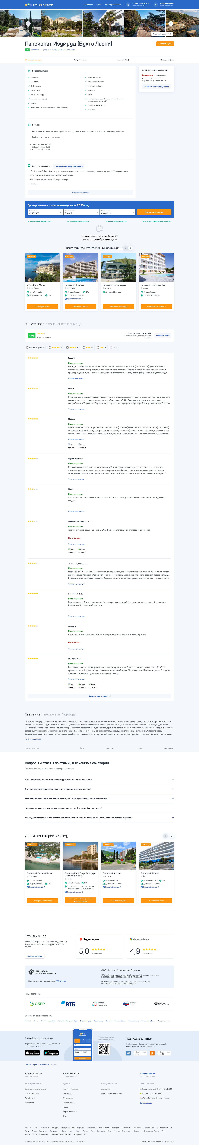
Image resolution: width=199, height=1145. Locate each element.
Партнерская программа (111, 1093)
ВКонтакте (130, 1052)
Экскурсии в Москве (151, 1131)
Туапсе (71, 1131)
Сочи (36, 1021)
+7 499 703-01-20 (33, 1073)
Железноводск (148, 1128)
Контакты (109, 748)
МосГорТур (67, 1093)
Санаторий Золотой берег (39, 873)
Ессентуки (115, 1128)
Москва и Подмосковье (122, 1131)
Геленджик (43, 1131)
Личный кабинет (147, 1073)
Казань (109, 1021)
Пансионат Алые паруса (114, 285)
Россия (164, 1131)
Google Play (48, 1052)
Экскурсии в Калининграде (60, 1134)
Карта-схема (169, 748)
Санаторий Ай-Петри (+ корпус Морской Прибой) (80, 874)
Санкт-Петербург (48, 1021)
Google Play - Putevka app (103, 1045)
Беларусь (55, 1128)
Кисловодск (125, 1128)
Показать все (162, 1021)
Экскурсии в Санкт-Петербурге (72, 1128)
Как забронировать (113, 4)
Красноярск (134, 1021)
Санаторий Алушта (112, 873)
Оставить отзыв (163, 335)
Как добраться (80, 60)
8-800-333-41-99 (71, 1073)
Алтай (36, 1128)
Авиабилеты (30, 1098)
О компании (88, 4)
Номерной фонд (167, 60)
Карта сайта (169, 1141)
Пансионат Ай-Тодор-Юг (153, 285)
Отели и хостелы (32, 1093)
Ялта (92, 1131)
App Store (29, 1052)
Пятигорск (137, 1128)
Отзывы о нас (68, 1102)
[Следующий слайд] (170, 23)
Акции (98, 4)
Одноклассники (156, 1052)
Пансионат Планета (74, 285)
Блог (65, 1116)
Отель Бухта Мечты (36, 285)
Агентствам (106, 1089)
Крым (47, 50)
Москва (28, 1021)
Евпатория (101, 1131)
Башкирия (137, 1131)
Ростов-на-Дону (148, 1021)
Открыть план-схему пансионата (69, 166)
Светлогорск (91, 1128)
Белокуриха (45, 1128)
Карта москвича (70, 1111)
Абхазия (28, 1128)
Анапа (60, 1021)
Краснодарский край (164, 1128)
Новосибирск (120, 1021)
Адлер (27, 1131)
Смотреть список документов (156, 86)
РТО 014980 (61, 981)
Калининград (85, 1021)
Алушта (85, 1131)
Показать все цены (154, 212)
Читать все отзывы (34, 956)
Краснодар (98, 1021)
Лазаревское (54, 1131)
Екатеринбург (72, 1021)
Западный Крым (57, 50)
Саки (109, 1131)
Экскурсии (29, 1102)
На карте (138, 748)
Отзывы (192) (123, 60)
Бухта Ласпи (70, 50)
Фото (82, 748)
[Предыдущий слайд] (28, 23)
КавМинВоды (104, 1128)
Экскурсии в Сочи (79, 1134)
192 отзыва (35, 50)
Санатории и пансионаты (35, 1089)
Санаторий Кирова (150, 873)
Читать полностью (76, 378)
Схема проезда (146, 1103)
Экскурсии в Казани (40, 1134)
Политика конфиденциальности (151, 1141)
